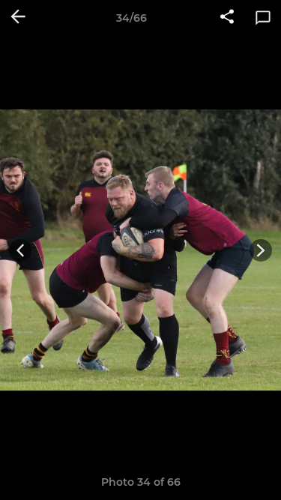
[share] (227, 17)
